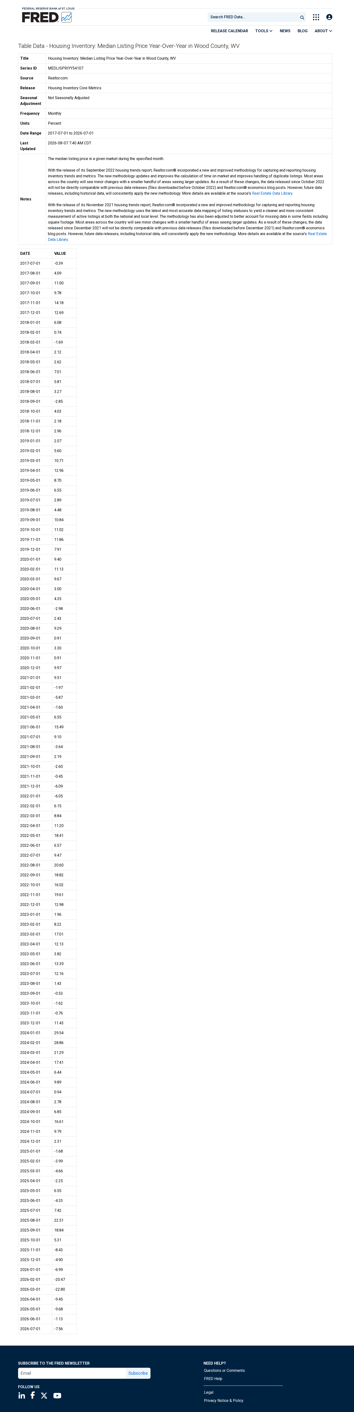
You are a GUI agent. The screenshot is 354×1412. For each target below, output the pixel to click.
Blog (303, 31)
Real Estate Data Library (272, 193)
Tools (262, 31)
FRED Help (213, 1378)
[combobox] (252, 17)
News (285, 31)
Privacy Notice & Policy (223, 1400)
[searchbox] (254, 17)
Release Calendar (229, 31)
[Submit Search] (302, 17)
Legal (208, 1392)
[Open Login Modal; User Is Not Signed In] (329, 17)
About (322, 31)
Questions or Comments (224, 1370)
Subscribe (138, 1373)
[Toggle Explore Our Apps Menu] (316, 17)
